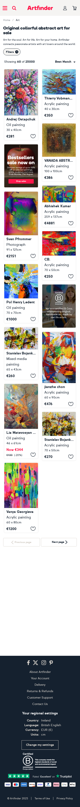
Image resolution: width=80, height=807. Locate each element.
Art (18, 20)
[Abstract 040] (59, 370)
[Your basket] (74, 8)
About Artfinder (40, 672)
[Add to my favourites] (33, 136)
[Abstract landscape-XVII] (21, 353)
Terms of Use (42, 798)
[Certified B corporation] (40, 761)
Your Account (40, 678)
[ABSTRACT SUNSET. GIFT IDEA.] (59, 94)
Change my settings (40, 745)
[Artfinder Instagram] (43, 663)
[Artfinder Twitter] (35, 663)
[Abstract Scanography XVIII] (21, 226)
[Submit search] (14, 8)
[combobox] (65, 62)
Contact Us (40, 704)
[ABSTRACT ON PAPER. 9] (59, 255)
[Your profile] (65, 8)
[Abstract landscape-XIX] (59, 487)
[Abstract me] (21, 498)
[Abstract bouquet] (21, 104)
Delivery (40, 685)
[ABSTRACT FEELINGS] (59, 152)
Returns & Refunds (40, 691)
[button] (65, 62)
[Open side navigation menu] (5, 8)
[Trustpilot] (40, 776)
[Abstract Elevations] (59, 206)
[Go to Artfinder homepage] (40, 8)
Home (6, 20)
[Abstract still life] (21, 293)
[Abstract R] (21, 421)
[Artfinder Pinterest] (51, 663)
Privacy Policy (65, 798)
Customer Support (40, 697)
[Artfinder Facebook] (28, 663)
